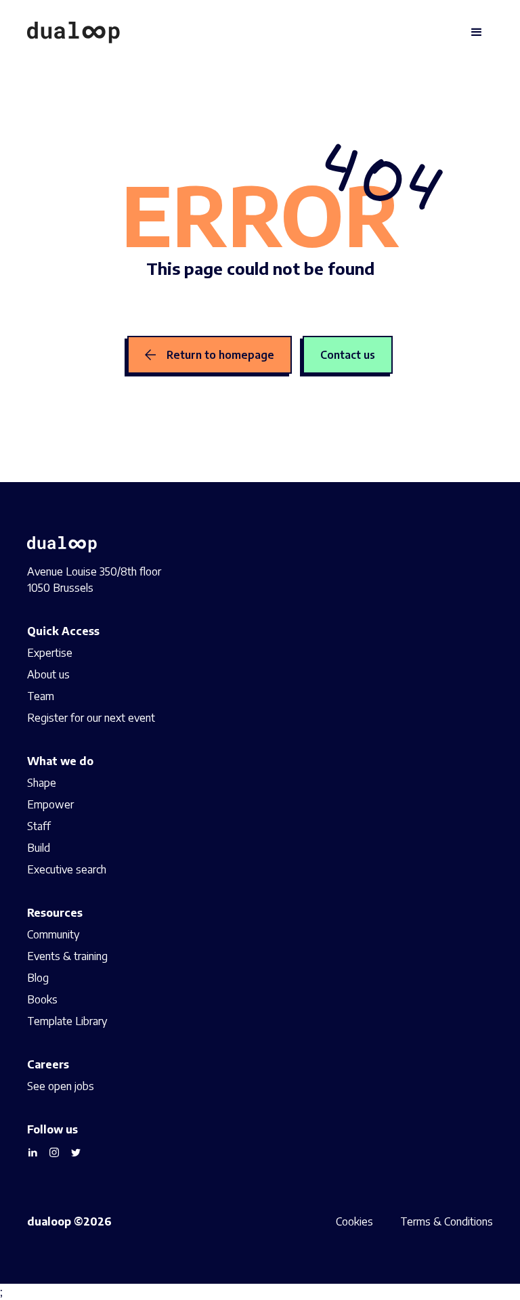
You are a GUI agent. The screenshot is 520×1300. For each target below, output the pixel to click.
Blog (38, 977)
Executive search (66, 869)
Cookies (354, 1221)
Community (53, 934)
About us (48, 674)
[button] (476, 32)
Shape (41, 782)
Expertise (49, 652)
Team (40, 696)
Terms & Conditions (446, 1221)
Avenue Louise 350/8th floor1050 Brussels (94, 579)
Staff (39, 826)
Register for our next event (91, 717)
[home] (73, 32)
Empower (50, 804)
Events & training (67, 956)
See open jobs (60, 1086)
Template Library (67, 1021)
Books (42, 999)
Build (38, 847)
